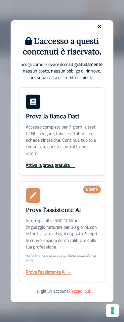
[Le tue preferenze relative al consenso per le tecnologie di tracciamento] (112, 310)
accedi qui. (81, 290)
